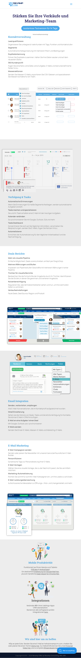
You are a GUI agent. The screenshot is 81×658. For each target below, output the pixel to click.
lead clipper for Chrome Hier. (48, 574)
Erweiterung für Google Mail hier (46, 571)
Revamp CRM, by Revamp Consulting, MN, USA (49, 656)
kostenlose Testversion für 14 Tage (40, 28)
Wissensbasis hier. (51, 648)
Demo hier (35, 646)
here (46, 612)
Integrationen (40, 600)
